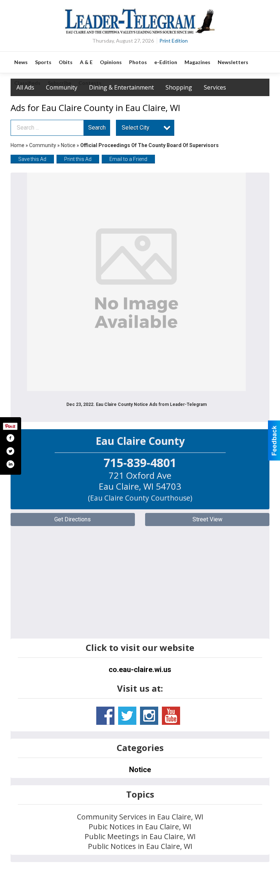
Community (43, 145)
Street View (207, 519)
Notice (68, 145)
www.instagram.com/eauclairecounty (149, 716)
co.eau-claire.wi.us (140, 669)
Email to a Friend (128, 159)
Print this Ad (78, 159)
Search (97, 127)
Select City (135, 127)
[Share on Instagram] (10, 464)
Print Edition (173, 40)
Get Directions (72, 519)
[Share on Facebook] (10, 438)
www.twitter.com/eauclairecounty (127, 716)
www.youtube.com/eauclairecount (171, 716)
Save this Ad (32, 159)
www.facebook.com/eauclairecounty (105, 716)
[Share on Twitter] (10, 451)
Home (17, 145)
